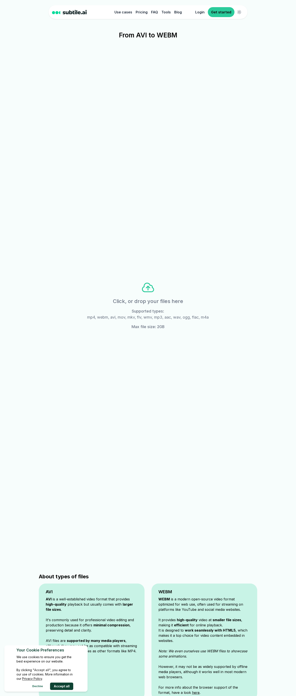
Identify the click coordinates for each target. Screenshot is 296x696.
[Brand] (82, 12)
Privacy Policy (32, 678)
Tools (166, 12)
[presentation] (148, 305)
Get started (221, 12)
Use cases (123, 12)
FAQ (154, 12)
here (196, 692)
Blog (178, 12)
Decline (37, 686)
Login (200, 12)
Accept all (62, 686)
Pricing (142, 12)
